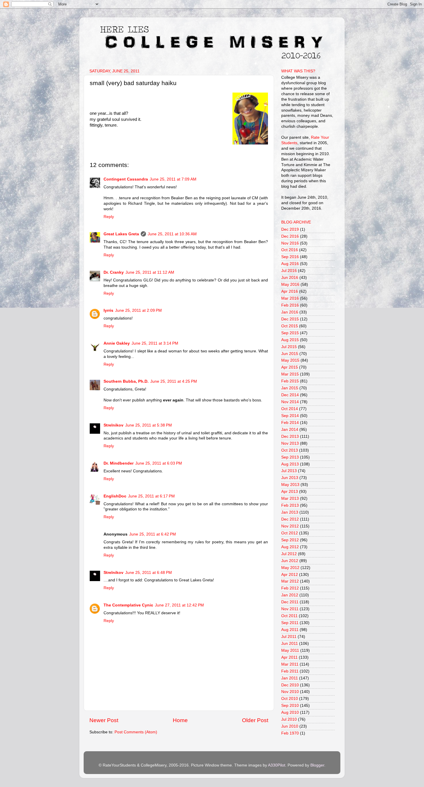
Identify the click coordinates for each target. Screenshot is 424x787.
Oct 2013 (289, 450)
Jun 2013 (289, 478)
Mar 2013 (290, 498)
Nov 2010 (290, 692)
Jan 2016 (289, 312)
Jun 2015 (289, 354)
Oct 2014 (289, 409)
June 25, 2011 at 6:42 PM (152, 534)
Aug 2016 (290, 264)
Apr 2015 (289, 367)
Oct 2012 (289, 533)
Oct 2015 (289, 326)
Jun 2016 (289, 277)
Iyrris (108, 310)
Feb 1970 (290, 733)
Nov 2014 (290, 402)
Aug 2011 (290, 630)
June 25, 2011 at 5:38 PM (148, 425)
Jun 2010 (289, 726)
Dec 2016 (290, 236)
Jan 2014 (289, 429)
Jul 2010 (289, 719)
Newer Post (103, 720)
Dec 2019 (290, 229)
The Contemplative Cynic (128, 605)
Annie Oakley (117, 343)
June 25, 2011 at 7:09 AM (173, 179)
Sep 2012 (290, 540)
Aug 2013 (290, 464)
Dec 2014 (290, 395)
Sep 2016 (290, 257)
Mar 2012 (290, 581)
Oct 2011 (289, 616)
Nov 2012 (290, 526)
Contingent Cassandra (126, 179)
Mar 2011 (290, 664)
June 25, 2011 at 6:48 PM (148, 572)
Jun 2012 (289, 561)
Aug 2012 (290, 547)
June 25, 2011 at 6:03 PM (158, 463)
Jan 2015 (289, 388)
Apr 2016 (289, 291)
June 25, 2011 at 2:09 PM (138, 310)
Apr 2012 (289, 574)
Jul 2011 (289, 636)
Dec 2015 (290, 319)
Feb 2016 (290, 305)
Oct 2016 (289, 250)
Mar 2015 (290, 374)
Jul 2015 (289, 347)
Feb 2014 (290, 422)
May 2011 (290, 650)
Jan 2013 (289, 512)
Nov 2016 (290, 243)
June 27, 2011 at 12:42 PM (179, 605)
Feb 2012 (290, 588)
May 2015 (290, 360)
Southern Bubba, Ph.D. (126, 381)
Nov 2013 (290, 443)
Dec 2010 (290, 685)
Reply (109, 217)
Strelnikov (113, 425)
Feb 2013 (290, 505)
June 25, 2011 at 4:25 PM (173, 381)
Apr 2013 (289, 491)
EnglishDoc (115, 496)
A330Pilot (276, 765)
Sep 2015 (290, 333)
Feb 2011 (290, 671)
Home (180, 720)
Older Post (255, 720)
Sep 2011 (290, 623)
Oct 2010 (289, 698)
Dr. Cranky (114, 272)
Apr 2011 (289, 657)
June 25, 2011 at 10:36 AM (172, 234)
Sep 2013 (290, 457)
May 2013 (290, 484)
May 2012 (290, 568)
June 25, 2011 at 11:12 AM (149, 272)
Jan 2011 (289, 678)
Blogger (317, 765)
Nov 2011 (290, 609)
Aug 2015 (290, 340)
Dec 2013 (290, 436)
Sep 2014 (290, 416)
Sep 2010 (290, 705)
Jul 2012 (289, 554)
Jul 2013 (289, 471)
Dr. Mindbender (119, 463)
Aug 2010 (290, 712)
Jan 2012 (289, 595)
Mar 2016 (290, 298)
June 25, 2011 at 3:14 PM (155, 343)
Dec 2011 (290, 602)
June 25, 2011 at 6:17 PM (151, 496)
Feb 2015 (290, 381)
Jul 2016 (289, 270)
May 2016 (290, 284)
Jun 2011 (289, 643)
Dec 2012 (290, 519)
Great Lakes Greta (121, 234)
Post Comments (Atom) (136, 732)
